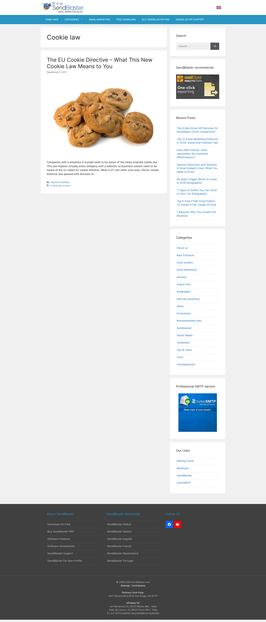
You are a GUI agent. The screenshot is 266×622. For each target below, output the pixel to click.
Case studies (185, 262)
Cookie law (56, 185)
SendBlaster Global (119, 524)
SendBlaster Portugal (120, 560)
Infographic (183, 291)
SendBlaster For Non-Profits (64, 560)
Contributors (138, 585)
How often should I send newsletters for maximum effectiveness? (192, 153)
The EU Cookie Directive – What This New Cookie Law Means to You (99, 62)
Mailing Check (185, 460)
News (180, 306)
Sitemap (125, 585)
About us (182, 247)
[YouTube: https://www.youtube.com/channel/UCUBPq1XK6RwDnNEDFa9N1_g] (177, 524)
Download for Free (58, 524)
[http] (169, 524)
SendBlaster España (119, 538)
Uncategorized (186, 364)
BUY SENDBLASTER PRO (155, 19)
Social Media (185, 335)
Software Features (58, 538)
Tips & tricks (184, 349)
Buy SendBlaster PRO (60, 531)
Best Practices (185, 255)
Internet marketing (59, 182)
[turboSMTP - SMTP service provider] (197, 430)
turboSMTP (184, 482)
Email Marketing (186, 269)
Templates (183, 342)
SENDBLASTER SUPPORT (190, 19)
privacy (67, 185)
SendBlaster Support (60, 553)
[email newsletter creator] (197, 98)
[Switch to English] (219, 7)
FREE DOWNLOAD (126, 19)
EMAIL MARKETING (99, 19)
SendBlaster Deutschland (122, 553)
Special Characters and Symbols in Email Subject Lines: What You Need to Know (197, 168)
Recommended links (189, 320)
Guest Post (183, 284)
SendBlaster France (119, 546)
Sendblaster (184, 328)
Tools (180, 357)
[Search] (214, 46)
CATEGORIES (72, 19)
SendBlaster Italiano (119, 531)
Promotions (184, 313)
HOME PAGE (51, 19)
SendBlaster (184, 475)
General (181, 277)
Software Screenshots (61, 546)
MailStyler (183, 468)
